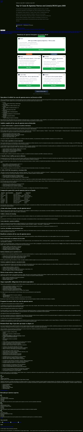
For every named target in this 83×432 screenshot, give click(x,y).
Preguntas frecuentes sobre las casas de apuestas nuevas (60, 32)
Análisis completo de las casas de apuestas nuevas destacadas (38, 31)
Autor (1, 1)
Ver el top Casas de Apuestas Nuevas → (23, 24)
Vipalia (1, 0)
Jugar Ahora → (42, 49)
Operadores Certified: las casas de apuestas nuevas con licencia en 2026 (13, 31)
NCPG (19, 422)
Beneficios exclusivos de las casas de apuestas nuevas (19, 32)
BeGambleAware (14, 422)
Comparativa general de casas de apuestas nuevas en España (60, 31)
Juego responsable (10, 426)
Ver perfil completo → (4, 390)
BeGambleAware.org (47, 93)
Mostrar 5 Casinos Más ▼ (41, 91)
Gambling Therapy (6, 422)
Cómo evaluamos (3, 426)
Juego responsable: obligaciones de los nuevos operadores (39, 32)
